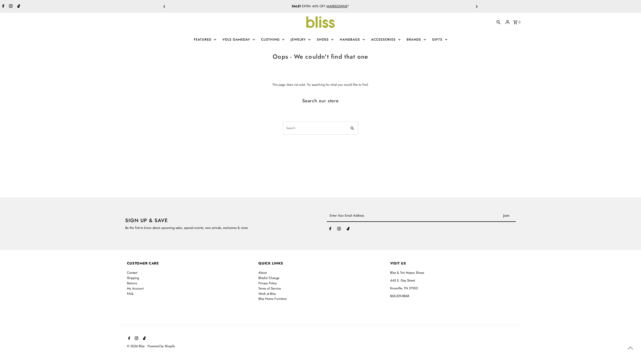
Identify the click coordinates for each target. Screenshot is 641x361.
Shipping (133, 278)
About (262, 272)
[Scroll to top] (630, 347)
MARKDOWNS (337, 6)
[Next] (476, 6)
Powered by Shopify (161, 346)
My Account (135, 288)
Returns (132, 283)
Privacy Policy (267, 283)
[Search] (498, 22)
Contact (132, 272)
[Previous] (164, 6)
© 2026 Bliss (136, 346)
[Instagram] (10, 7)
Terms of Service (269, 288)
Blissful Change (268, 278)
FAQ (130, 293)
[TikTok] (18, 7)
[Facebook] (2, 7)
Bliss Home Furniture (272, 298)
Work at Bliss (267, 293)
